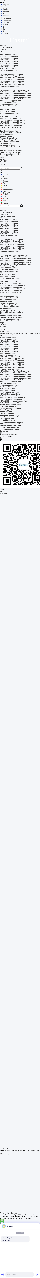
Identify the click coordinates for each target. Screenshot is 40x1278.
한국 (4, 27)
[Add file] (2, 1274)
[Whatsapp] (1, 438)
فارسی (5, 33)
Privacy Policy (5, 1213)
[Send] (37, 1274)
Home (2, 44)
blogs (2, 157)
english (6, 5)
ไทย (4, 31)
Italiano (6, 11)
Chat (3, 1)
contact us (3, 163)
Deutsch (6, 9)
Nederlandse (8, 20)
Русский (6, 13)
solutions (3, 159)
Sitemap (14, 1213)
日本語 (5, 24)
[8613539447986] (2, 1222)
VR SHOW (3, 161)
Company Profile (6, 47)
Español (6, 16)
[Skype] (1, 491)
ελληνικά (6, 22)
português (7, 18)
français (6, 7)
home (2, 209)
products (3, 49)
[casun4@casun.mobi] (2, 1220)
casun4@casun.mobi (9, 434)
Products (9, 333)
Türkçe (5, 29)
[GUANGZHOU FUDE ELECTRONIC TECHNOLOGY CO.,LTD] (20, 39)
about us (3, 46)
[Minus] (37, 1226)
